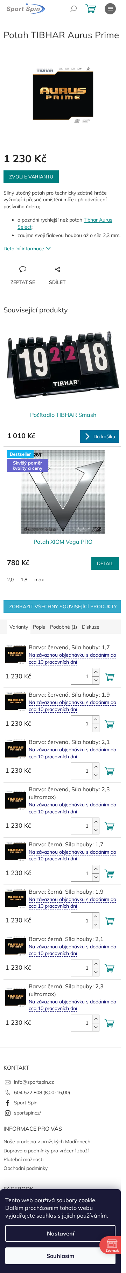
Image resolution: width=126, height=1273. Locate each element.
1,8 (24, 579)
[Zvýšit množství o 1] (95, 672)
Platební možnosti (23, 1159)
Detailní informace (24, 248)
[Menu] (110, 9)
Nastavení (60, 1233)
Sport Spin (25, 1102)
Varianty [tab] (18, 627)
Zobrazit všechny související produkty (63, 606)
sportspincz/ (27, 1113)
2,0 (10, 579)
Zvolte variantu (31, 177)
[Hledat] (73, 9)
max (39, 579)
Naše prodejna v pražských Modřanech (47, 1141)
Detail (105, 563)
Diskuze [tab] (90, 627)
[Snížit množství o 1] (95, 680)
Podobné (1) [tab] (63, 627)
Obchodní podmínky (26, 1168)
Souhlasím (60, 1255)
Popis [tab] (39, 627)
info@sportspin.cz (34, 1082)
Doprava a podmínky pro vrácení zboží (46, 1150)
